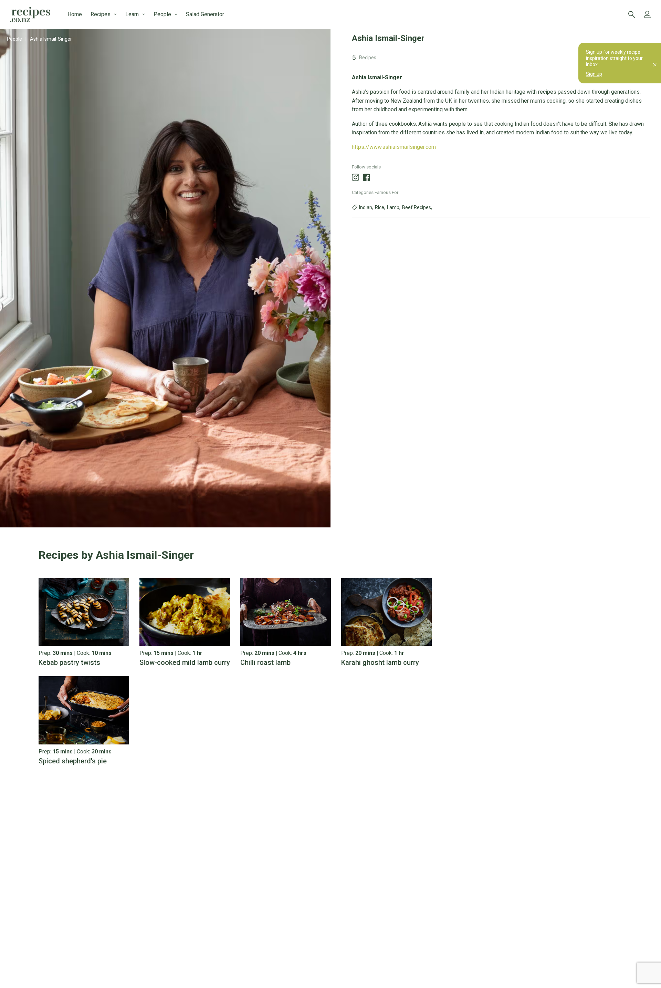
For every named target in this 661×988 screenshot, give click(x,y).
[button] (235, 555)
